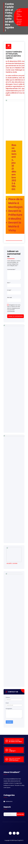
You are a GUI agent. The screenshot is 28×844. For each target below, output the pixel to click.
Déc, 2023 (8, 46)
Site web (9, 297)
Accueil (18, 10)
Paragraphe (9, 708)
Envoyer (9, 722)
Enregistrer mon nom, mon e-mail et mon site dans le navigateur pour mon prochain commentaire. (13, 308)
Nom (8, 282)
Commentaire (11, 269)
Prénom (8, 697)
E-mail (9, 290)
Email (7, 703)
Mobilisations (9, 801)
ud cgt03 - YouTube (12, 563)
